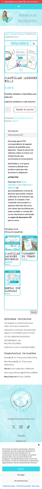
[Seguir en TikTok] (28, 427)
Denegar (21, 475)
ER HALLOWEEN (30, 373)
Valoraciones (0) (15, 135)
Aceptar (21, 469)
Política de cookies (9, 486)
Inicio (7, 34)
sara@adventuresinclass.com (21, 419)
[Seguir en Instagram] (21, 427)
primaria (20, 34)
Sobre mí (21, 441)
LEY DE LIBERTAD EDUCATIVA (17, 337)
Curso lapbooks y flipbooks (22, 369)
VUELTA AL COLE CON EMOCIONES (19, 347)
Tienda (13, 34)
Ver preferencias (21, 481)
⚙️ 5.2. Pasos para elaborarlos (24, 357)
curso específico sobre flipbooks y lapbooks (20, 185)
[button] (39, 445)
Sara (6, 357)
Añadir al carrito (25, 109)
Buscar (34, 312)
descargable (19, 118)
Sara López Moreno (12, 373)
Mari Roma (8, 361)
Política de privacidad (23, 486)
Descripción (13, 131)
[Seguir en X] (13, 427)
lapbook (15, 121)
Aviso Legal (35, 486)
